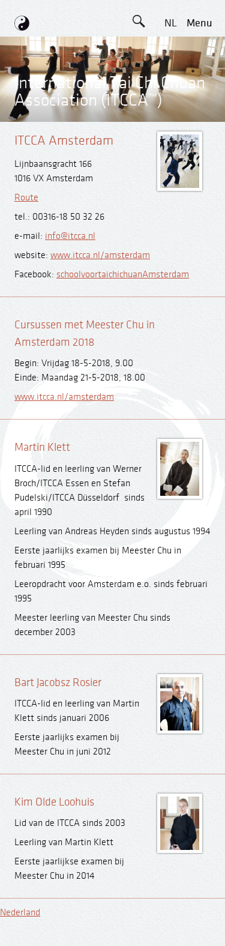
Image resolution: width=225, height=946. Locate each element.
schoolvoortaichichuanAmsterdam (122, 275)
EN (170, 50)
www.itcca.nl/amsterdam (100, 255)
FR (170, 131)
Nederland (20, 913)
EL (170, 104)
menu (199, 23)
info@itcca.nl (70, 236)
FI (170, 158)
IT (170, 185)
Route (26, 198)
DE (170, 77)
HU (170, 212)
